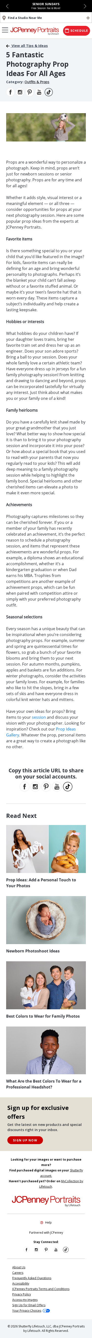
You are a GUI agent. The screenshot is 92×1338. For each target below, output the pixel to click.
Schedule (79, 31)
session (39, 717)
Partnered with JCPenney (46, 1232)
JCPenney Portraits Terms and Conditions (40, 1289)
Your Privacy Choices (26, 1310)
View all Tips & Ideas (29, 46)
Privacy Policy (21, 1294)
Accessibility (20, 1283)
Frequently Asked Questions (31, 1278)
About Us (18, 1267)
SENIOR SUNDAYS (46, 4)
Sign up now (25, 1140)
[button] (7, 6)
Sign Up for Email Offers (28, 1305)
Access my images (25, 1300)
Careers (17, 1273)
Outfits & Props (37, 81)
